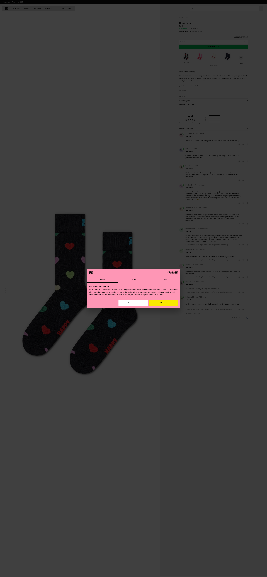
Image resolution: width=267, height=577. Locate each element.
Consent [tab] (102, 279)
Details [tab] (133, 279)
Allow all (163, 303)
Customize (132, 303)
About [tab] (164, 279)
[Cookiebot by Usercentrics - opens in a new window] (169, 272)
